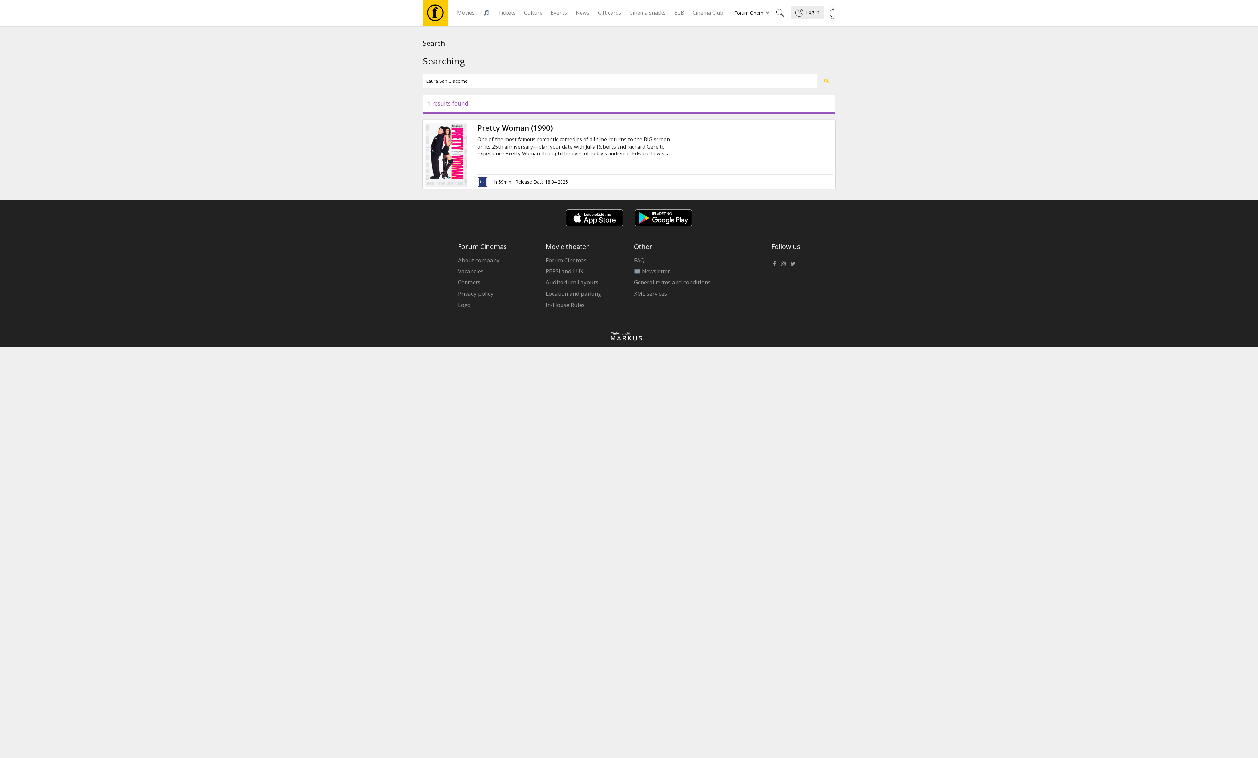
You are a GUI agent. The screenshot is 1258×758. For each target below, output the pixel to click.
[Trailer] (467, 154)
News (582, 12)
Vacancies (471, 271)
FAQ (639, 260)
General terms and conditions (672, 282)
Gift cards (609, 12)
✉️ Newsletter (652, 271)
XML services (650, 293)
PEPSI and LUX (564, 271)
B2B (679, 12)
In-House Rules (565, 305)
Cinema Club (708, 12)
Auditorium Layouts (572, 282)
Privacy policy (476, 293)
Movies (466, 12)
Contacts (469, 282)
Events (559, 12)
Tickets (507, 12)
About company (479, 260)
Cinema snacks (647, 12)
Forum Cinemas (566, 260)
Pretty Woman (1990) (515, 128)
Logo (464, 305)
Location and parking (573, 293)
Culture (533, 12)
